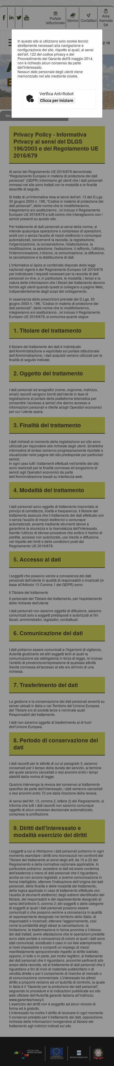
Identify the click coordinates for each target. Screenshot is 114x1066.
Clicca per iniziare (56, 100)
